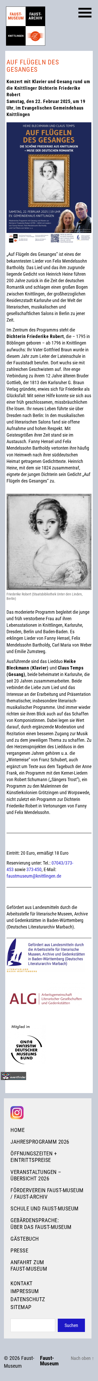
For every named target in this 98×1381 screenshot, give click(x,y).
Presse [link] (19, 1250)
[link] (25, 26)
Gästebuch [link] (24, 1239)
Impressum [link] (24, 1291)
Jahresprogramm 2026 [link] (39, 1142)
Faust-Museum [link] (49, 1360)
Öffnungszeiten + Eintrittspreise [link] (33, 1156)
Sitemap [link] (21, 1307)
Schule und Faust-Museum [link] (44, 1208)
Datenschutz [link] (27, 1299)
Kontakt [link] (21, 1283)
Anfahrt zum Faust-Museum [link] (28, 1265)
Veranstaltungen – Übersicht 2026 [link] (35, 1175)
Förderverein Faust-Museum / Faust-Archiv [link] (47, 1193)
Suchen (71, 1325)
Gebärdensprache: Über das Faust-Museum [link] (41, 1223)
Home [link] (17, 1130)
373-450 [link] (34, 869)
